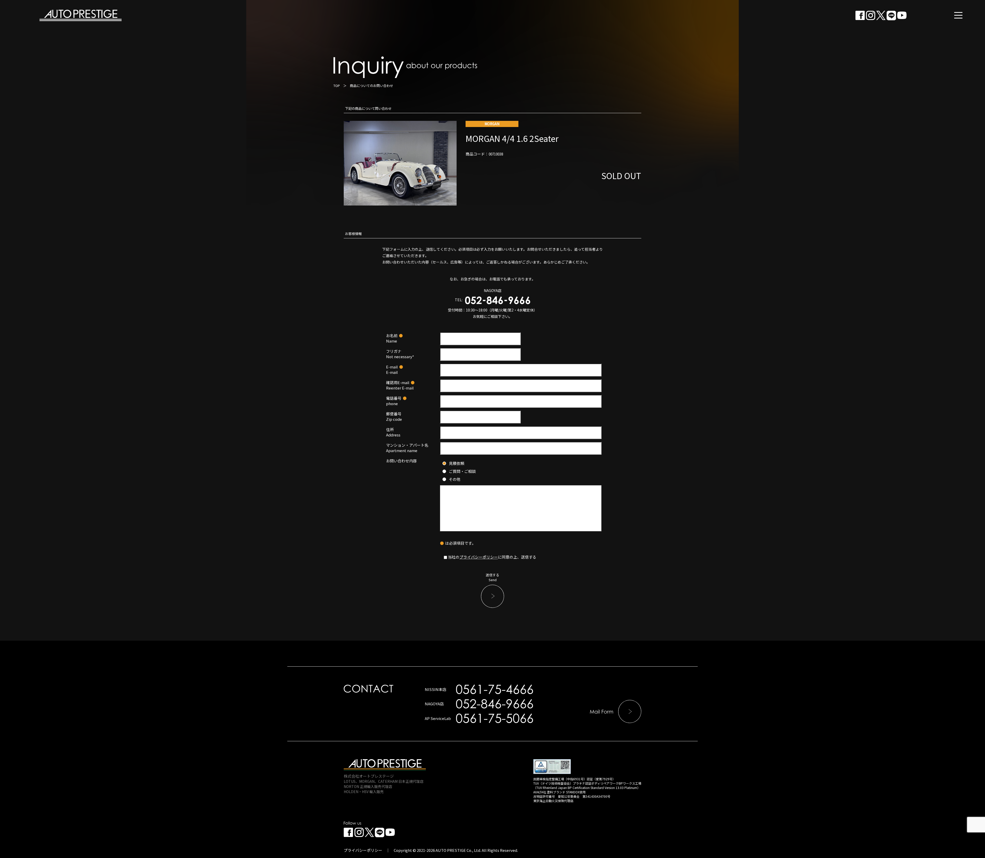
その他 (454, 479)
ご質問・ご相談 (462, 471)
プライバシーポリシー (478, 557)
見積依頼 (456, 463)
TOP (336, 85)
